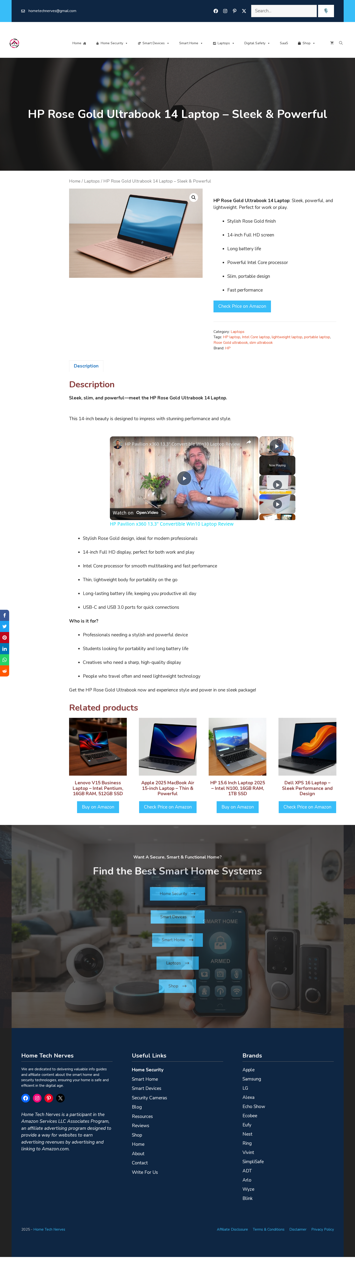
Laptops (224, 43)
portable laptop (317, 337)
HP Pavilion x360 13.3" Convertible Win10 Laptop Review (182, 444)
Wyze (248, 1189)
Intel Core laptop (256, 337)
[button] (340, 43)
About (138, 1154)
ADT (247, 1171)
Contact (140, 1163)
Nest (247, 1134)
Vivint (248, 1152)
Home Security (112, 43)
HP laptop (231, 337)
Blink (247, 1198)
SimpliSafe (253, 1162)
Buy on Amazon (98, 807)
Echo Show (253, 1106)
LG (245, 1088)
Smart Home (188, 43)
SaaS (284, 43)
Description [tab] (86, 366)
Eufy (246, 1125)
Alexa (248, 1097)
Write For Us (145, 1172)
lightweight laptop (287, 337)
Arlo (246, 1180)
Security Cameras (149, 1098)
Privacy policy (322, 1229)
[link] (117, 444)
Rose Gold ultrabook (230, 342)
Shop (307, 43)
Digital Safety (254, 43)
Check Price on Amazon (242, 306)
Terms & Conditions (268, 1229)
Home (76, 43)
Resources (142, 1116)
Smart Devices (153, 43)
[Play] (277, 485)
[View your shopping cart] (331, 43)
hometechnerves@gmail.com (52, 10)
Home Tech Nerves (49, 1229)
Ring (247, 1143)
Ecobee (249, 1116)
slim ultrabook (261, 342)
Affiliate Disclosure (232, 1229)
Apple (248, 1070)
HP (228, 348)
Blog (137, 1107)
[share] (248, 441)
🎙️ (326, 11)
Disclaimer (297, 1229)
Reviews (140, 1126)
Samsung (251, 1079)
